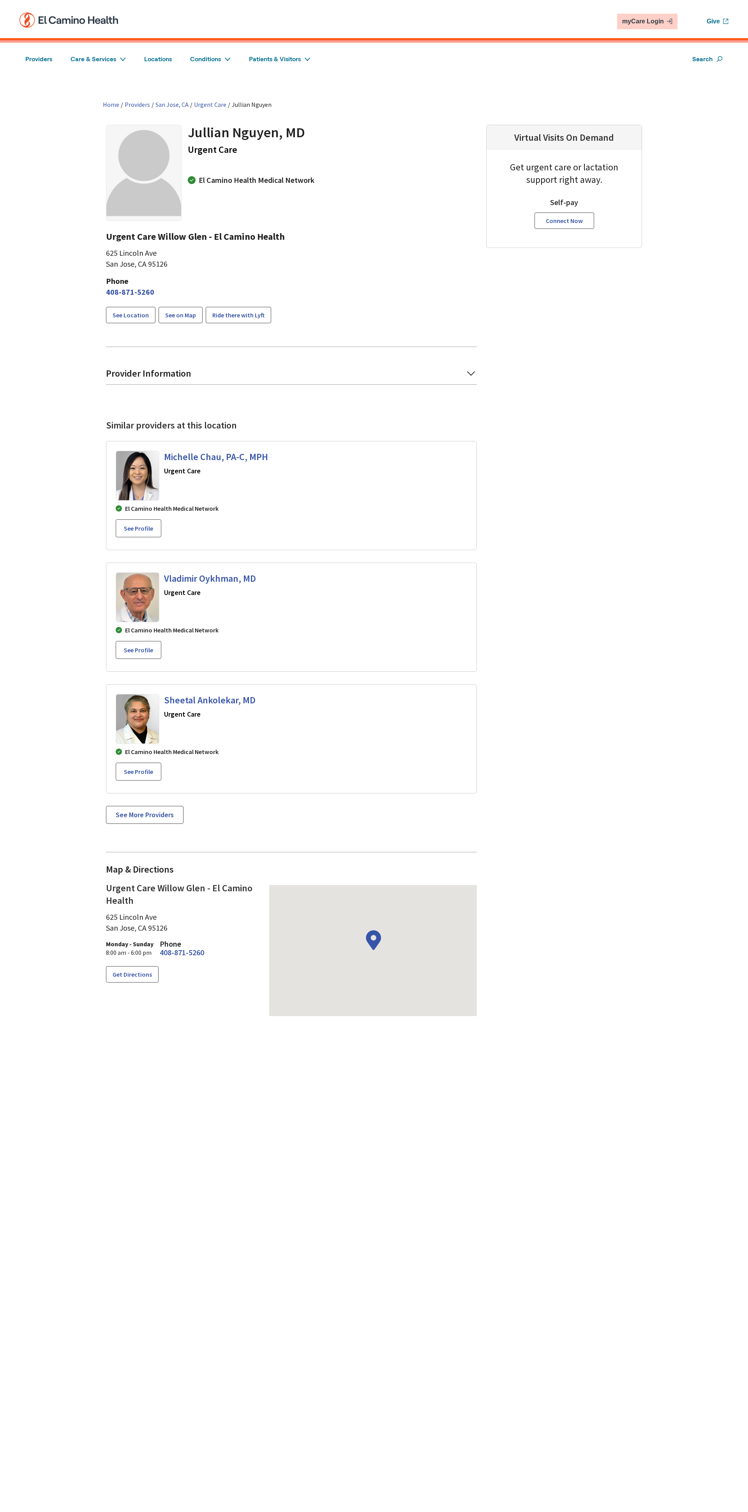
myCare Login (643, 21)
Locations (158, 59)
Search (702, 59)
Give (713, 21)
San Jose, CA (172, 104)
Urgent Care (210, 104)
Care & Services (93, 59)
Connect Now (564, 221)
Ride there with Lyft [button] (238, 315)
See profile (138, 528)
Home (111, 104)
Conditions (205, 59)
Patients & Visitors (275, 59)
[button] (130, 315)
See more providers (145, 814)
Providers (38, 59)
